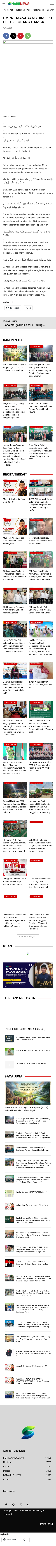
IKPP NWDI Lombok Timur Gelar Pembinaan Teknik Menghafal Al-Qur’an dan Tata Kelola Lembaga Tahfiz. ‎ (40, 504)
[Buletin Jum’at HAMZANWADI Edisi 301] (9, 1193)
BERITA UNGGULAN (10, 346)
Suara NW (34, 481)
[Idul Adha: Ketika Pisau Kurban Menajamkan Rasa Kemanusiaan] (41, 526)
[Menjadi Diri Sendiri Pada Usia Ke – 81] (15, 488)
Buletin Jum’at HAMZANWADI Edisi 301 (31, 1192)
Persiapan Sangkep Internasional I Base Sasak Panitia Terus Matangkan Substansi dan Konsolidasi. (33, 1235)
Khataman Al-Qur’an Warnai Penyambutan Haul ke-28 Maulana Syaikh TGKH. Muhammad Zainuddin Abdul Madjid (14, 845)
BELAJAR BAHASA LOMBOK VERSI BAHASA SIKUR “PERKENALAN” (33, 1038)
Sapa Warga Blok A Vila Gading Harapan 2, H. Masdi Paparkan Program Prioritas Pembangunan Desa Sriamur (40, 370)
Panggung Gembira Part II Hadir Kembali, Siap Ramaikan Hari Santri (14, 881)
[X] (13, 36)
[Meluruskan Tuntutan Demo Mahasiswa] (9, 1206)
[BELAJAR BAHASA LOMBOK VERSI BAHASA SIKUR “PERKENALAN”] (9, 1038)
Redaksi (14, 116)
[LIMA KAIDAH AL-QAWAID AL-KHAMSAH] (9, 1064)
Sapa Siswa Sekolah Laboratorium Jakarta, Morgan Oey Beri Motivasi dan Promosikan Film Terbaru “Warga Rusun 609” (33, 1180)
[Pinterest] (20, 36)
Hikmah (7, 520)
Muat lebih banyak (27, 936)
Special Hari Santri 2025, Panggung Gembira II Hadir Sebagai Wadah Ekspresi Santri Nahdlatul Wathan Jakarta (15, 807)
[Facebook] (6, 36)
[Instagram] (13, 1505)
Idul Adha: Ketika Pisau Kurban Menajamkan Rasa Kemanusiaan (40, 541)
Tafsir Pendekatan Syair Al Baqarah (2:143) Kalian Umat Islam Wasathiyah (14, 367)
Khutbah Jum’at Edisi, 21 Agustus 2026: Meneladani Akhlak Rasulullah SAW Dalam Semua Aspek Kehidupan (33, 1220)
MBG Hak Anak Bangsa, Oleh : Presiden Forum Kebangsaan (13, 541)
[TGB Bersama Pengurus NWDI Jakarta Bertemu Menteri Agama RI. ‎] (15, 596)
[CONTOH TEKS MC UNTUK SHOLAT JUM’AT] (9, 1051)
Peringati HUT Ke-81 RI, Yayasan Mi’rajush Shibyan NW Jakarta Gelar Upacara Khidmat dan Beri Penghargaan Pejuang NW (33, 1278)
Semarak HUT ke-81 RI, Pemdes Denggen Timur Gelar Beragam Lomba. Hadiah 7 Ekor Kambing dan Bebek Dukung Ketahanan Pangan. (33, 1309)
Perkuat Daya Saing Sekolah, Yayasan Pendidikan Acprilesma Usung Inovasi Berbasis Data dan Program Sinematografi (33, 1396)
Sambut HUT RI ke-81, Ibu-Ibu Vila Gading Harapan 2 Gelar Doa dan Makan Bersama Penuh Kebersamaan (33, 1293)
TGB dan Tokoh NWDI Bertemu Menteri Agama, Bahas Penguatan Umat (40, 610)
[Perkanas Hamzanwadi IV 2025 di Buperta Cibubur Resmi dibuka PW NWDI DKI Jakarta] (41, 751)
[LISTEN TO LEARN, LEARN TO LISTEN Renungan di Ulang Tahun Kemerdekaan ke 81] (9, 1263)
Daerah (7, 427)
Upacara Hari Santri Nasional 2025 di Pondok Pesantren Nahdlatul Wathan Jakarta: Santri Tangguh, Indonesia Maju (40, 807)
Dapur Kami (46, 1524)
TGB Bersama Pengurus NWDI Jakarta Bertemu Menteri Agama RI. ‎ (13, 610)
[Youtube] (28, 1505)
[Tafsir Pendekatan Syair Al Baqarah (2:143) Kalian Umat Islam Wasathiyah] (15, 353)
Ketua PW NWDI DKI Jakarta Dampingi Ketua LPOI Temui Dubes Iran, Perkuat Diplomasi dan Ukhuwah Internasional (14, 646)
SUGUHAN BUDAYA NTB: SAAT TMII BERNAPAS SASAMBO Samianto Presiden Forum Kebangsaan (32, 1381)
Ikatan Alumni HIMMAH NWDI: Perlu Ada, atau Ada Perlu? (40, 685)
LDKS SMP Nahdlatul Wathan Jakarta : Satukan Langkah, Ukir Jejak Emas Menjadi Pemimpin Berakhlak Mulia (40, 845)
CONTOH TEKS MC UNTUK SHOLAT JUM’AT (33, 1050)
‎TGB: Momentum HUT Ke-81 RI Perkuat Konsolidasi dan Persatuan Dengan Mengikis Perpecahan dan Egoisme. (32, 1249)
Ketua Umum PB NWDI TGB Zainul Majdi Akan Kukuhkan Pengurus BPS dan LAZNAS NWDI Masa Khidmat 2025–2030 (15, 768)
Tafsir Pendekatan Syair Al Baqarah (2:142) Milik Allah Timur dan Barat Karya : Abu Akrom (33, 1339)
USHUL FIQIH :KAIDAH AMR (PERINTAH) (25, 1029)
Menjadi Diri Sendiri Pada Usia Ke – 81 (31, 1366)
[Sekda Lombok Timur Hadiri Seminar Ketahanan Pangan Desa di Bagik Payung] (41, 392)
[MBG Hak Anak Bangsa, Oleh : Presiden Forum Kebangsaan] (15, 526)
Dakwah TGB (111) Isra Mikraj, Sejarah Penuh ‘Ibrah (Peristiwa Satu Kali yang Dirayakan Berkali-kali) (14, 687)
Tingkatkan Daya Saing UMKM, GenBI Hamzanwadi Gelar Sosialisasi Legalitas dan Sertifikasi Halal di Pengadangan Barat (33, 1135)
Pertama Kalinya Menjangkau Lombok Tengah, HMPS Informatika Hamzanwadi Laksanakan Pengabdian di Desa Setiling (32, 1324)
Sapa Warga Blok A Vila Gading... (24, 325)
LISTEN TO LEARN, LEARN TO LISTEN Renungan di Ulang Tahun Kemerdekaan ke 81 (32, 1264)
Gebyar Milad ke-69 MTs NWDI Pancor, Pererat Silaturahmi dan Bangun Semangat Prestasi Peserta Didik (41, 726)
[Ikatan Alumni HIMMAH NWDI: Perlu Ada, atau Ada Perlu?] (41, 670)
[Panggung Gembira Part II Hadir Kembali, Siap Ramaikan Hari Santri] (15, 867)
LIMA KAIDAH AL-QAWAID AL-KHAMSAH (31, 1063)
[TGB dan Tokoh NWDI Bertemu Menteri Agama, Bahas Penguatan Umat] (41, 596)
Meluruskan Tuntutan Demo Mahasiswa (32, 1205)
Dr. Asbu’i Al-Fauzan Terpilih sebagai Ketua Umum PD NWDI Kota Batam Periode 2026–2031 (33, 1353)
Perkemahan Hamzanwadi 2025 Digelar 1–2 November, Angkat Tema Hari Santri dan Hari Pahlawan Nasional (14, 920)
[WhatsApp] (28, 36)
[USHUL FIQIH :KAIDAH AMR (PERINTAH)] (28, 1014)
